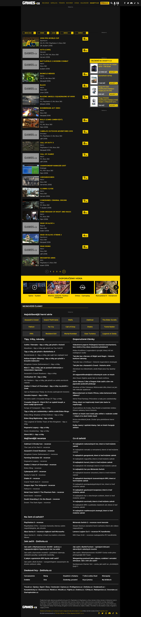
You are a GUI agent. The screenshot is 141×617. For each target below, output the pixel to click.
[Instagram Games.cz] (106, 613)
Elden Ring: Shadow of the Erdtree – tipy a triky (43, 415)
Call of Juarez (47, 154)
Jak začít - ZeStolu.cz (36, 541)
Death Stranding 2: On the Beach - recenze (42, 499)
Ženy (48, 587)
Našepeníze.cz (100, 590)
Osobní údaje (63, 611)
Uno (45, 580)
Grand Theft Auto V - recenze (36, 482)
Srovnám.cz (112, 590)
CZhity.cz (89, 590)
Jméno (80, 33)
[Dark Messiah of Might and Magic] (31, 215)
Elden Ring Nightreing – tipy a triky (38, 418)
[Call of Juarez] (31, 157)
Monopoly (106, 576)
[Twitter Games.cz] (128, 3)
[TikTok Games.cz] (134, 3)
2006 (53, 33)
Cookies (55, 611)
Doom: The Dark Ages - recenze (37, 503)
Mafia (70, 320)
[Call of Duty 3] (31, 146)
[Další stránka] (64, 271)
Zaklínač (90, 320)
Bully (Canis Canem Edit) (51, 119)
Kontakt (75, 611)
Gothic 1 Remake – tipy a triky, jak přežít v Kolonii (44, 345)
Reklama (42, 611)
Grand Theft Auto (51, 320)
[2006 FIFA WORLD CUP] (31, 41)
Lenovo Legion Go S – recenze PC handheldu (91, 532)
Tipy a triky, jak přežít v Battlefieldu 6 (39, 352)
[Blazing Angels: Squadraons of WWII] (31, 100)
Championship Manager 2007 (53, 166)
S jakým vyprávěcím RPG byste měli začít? (41, 558)
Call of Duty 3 (47, 143)
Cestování (55, 587)
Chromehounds (47, 177)
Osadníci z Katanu (70, 576)
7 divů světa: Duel (90, 576)
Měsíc (66, 33)
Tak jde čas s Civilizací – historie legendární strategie (95, 362)
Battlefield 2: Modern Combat (54, 61)
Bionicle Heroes (47, 73)
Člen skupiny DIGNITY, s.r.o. (76, 613)
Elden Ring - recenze (32, 468)
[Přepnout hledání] (111, 3)
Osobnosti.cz (99, 587)
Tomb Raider (109, 327)
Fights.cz (71, 590)
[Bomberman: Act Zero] (31, 111)
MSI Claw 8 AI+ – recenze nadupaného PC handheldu (95, 535)
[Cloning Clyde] (31, 192)
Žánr (42, 33)
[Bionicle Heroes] (31, 77)
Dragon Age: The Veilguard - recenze (39, 485)
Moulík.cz (62, 590)
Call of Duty (70, 327)
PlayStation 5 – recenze (33, 522)
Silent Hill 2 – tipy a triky (34, 434)
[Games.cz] (31, 3)
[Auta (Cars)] (31, 53)
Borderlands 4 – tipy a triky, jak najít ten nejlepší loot (46, 355)
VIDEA (76, 3)
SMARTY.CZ (94, 3)
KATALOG (54, 3)
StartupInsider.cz (31, 592)
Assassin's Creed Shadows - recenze (39, 451)
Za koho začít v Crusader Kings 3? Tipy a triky (43, 399)
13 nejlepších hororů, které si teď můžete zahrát (92, 462)
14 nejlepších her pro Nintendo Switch (88, 469)
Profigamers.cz (76, 587)
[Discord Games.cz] (131, 3)
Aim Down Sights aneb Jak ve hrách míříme (91, 378)
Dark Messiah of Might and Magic (55, 212)
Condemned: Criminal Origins (53, 200)
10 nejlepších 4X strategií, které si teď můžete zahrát (94, 466)
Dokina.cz (80, 590)
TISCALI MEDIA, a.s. (61, 613)
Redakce (49, 611)
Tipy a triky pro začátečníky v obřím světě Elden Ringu (46, 411)
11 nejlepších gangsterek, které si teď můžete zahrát (94, 455)
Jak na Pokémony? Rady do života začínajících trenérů (46, 392)
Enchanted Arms (47, 258)
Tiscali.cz (28, 587)
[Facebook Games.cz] (124, 3)
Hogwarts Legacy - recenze (35, 461)
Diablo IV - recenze (32, 478)
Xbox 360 (28, 33)
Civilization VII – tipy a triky (35, 377)
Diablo (90, 327)
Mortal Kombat (70, 334)
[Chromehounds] (31, 180)
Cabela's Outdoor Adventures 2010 (56, 131)
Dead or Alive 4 (47, 223)
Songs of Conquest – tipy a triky (37, 408)
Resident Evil (51, 334)
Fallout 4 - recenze (32, 489)
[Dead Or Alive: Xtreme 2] (31, 238)
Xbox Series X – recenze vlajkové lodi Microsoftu (44, 532)
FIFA (31, 334)
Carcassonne (29, 576)
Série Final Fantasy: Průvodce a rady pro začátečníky (94, 399)
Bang (46, 576)
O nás (80, 611)
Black (43, 85)
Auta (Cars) (45, 50)
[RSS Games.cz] (138, 3)
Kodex (70, 611)
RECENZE (45, 3)
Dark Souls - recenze (32, 496)
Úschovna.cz (43, 590)
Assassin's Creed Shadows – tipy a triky (40, 373)
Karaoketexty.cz (30, 590)
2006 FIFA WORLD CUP (49, 38)
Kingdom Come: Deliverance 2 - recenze (41, 454)
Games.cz (65, 587)
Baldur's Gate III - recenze (35, 475)
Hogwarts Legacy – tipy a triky (36, 427)
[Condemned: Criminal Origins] (31, 203)
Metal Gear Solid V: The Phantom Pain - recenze (44, 492)
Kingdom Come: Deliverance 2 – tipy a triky (42, 364)
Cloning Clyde (46, 189)
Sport (42, 587)
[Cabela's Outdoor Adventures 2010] (31, 134)
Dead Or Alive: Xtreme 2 (51, 235)
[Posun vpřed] (116, 287)
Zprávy (36, 587)
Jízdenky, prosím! (70, 580)
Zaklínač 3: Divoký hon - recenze (37, 444)
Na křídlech (106, 580)
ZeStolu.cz (88, 587)
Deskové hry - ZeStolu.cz (38, 570)
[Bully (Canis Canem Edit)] (31, 123)
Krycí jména (87, 580)
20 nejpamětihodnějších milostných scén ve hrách (93, 375)
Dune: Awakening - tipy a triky (36, 431)
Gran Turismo (90, 334)
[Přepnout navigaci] (114, 3)
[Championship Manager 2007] (31, 169)
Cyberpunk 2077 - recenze (35, 471)
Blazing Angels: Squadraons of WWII (57, 96)
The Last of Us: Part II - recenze (37, 447)
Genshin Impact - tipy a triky (36, 395)
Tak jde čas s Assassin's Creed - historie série (91, 365)
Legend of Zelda (109, 334)
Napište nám (104, 611)
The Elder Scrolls (109, 320)
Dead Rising (45, 246)
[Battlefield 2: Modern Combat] (31, 64)
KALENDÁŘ (84, 3)
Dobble (27, 580)
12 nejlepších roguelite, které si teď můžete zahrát (93, 459)
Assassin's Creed (31, 320)
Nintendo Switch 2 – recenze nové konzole (90, 522)
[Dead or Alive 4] (31, 226)
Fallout (31, 327)
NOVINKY (69, 3)
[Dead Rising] (31, 249)
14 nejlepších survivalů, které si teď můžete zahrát (93, 501)
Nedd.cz (53, 590)
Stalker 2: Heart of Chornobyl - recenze (40, 465)
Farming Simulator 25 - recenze (37, 458)
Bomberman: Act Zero (50, 108)
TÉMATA (62, 3)
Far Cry (51, 327)
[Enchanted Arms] (31, 261)
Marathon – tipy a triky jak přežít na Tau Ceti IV (43, 348)
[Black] (31, 88)
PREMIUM (104, 3)
